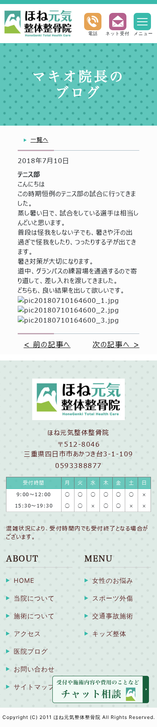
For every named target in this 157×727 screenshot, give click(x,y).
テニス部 (29, 175)
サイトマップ (34, 687)
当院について (34, 598)
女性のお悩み (112, 580)
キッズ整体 (109, 634)
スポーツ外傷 (112, 598)
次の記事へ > (116, 345)
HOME (24, 580)
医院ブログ (31, 651)
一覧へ (39, 140)
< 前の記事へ (47, 345)
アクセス (27, 634)
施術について (34, 616)
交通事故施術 (112, 616)
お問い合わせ (34, 669)
